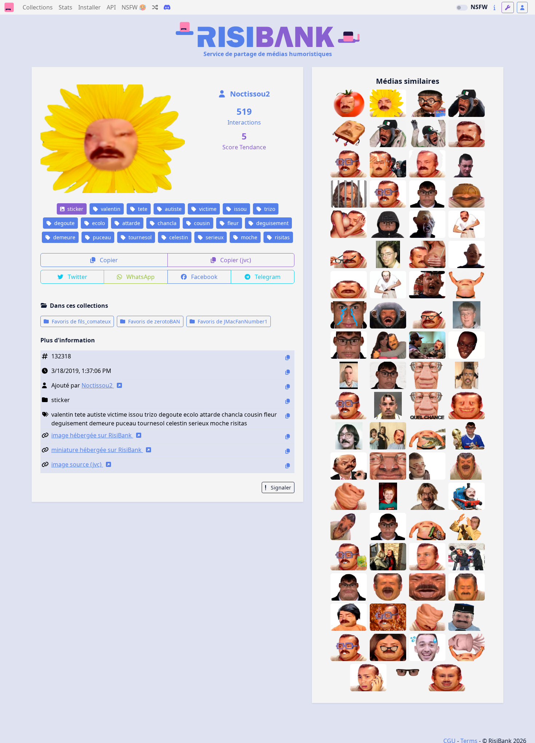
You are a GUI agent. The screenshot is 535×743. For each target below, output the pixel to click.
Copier (108, 260)
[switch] (462, 8)
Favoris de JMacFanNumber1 (232, 321)
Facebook (204, 277)
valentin (109, 208)
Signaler (280, 487)
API (111, 7)
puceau (101, 237)
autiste (172, 208)
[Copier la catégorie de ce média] (287, 401)
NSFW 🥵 (134, 7)
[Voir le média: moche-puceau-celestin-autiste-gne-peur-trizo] (466, 163)
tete (141, 208)
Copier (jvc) (235, 260)
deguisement (272, 223)
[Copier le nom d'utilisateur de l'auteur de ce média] (287, 386)
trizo (269, 208)
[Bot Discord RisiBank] (167, 7)
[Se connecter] (522, 7)
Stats (65, 7)
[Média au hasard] (155, 7)
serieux (213, 237)
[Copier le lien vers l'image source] (287, 465)
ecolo (98, 223)
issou (240, 208)
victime (207, 208)
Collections (38, 7)
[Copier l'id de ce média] (287, 357)
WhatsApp (140, 277)
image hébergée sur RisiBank (92, 435)
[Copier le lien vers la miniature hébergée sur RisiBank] (287, 451)
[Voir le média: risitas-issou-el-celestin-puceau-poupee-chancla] (388, 345)
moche (248, 237)
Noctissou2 (249, 94)
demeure (63, 237)
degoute (64, 223)
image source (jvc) (77, 464)
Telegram (267, 277)
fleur (232, 223)
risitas (281, 237)
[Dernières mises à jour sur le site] (494, 7)
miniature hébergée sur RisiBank (97, 450)
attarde (130, 223)
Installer (89, 7)
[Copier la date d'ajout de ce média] (287, 372)
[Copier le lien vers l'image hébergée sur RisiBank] (287, 436)
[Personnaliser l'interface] (508, 7)
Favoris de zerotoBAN (153, 321)
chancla (166, 223)
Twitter (76, 277)
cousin (201, 223)
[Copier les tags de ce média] (287, 415)
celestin (178, 237)
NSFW (479, 7)
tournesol (139, 237)
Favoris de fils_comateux (80, 321)
